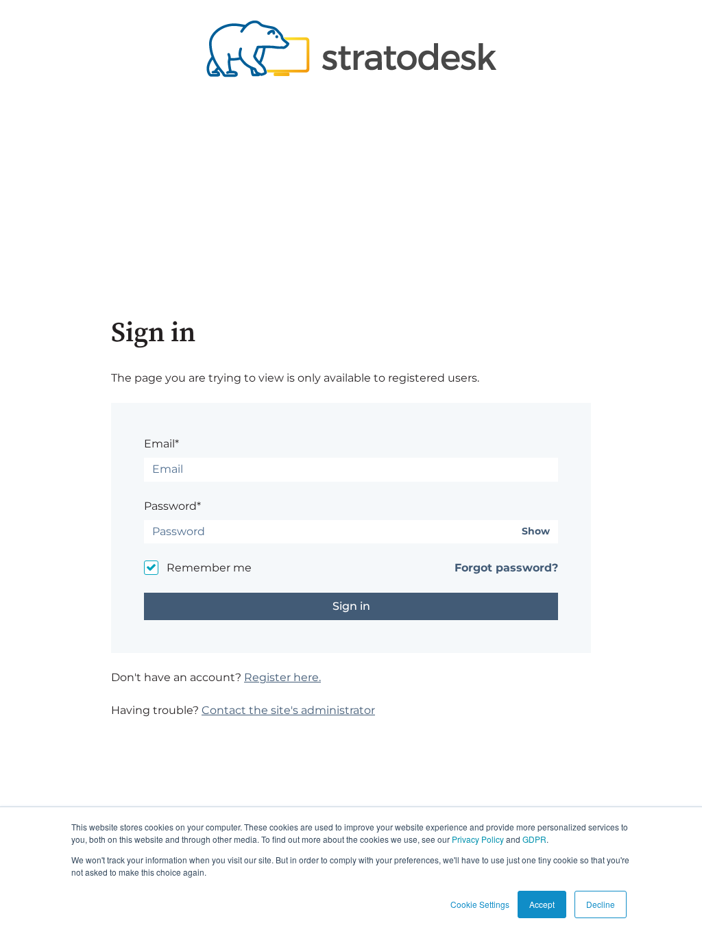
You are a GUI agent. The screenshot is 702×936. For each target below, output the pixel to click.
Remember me (209, 567)
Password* (172, 506)
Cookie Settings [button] (479, 904)
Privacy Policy (478, 839)
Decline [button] (600, 904)
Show (536, 531)
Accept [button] (542, 904)
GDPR (534, 839)
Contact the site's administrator (288, 710)
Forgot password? (506, 567)
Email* (161, 443)
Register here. (282, 677)
